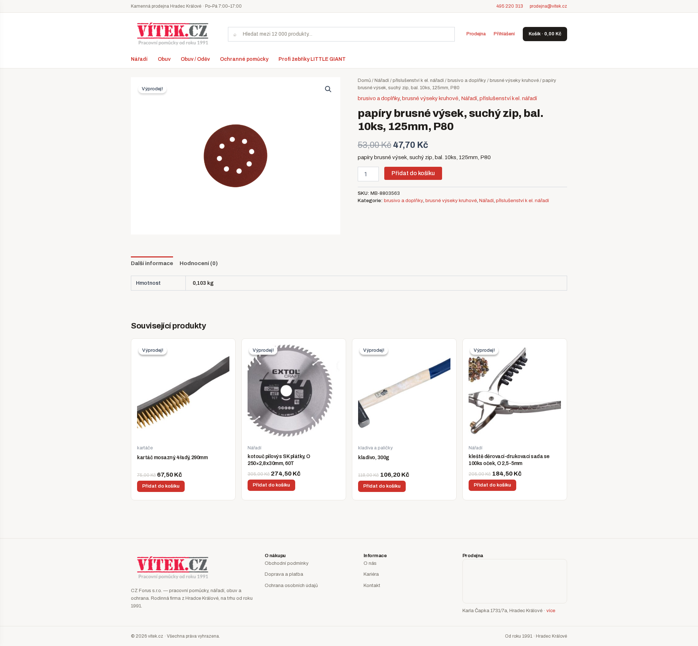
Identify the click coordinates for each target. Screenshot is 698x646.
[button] (328, 89)
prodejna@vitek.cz (548, 6)
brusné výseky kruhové (514, 80)
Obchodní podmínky (287, 563)
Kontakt (372, 585)
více (550, 610)
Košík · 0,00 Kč (545, 33)
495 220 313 (509, 6)
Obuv (164, 59)
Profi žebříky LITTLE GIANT (312, 59)
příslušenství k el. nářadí (418, 80)
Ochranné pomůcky (244, 59)
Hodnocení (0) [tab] (199, 263)
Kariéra (371, 574)
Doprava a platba (284, 574)
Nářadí (139, 59)
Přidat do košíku (413, 173)
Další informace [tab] (152, 263)
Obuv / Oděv (195, 59)
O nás (370, 563)
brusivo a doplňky (467, 80)
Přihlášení (504, 33)
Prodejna (476, 33)
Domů (364, 80)
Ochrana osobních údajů (291, 585)
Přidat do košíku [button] (161, 486)
